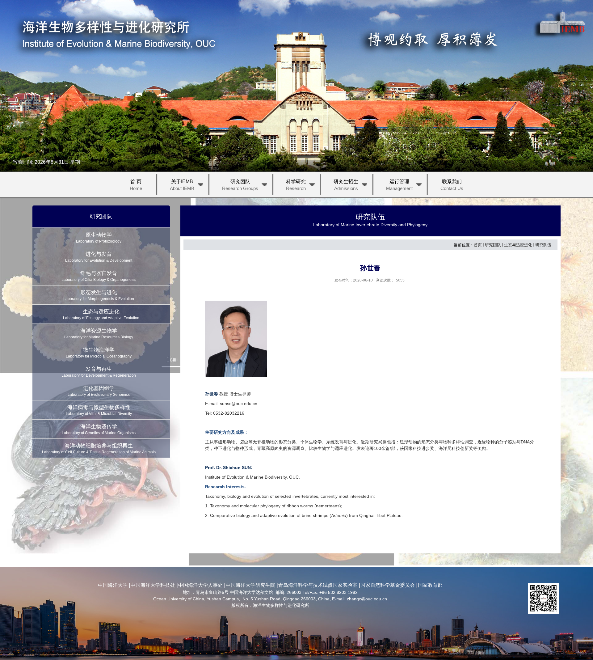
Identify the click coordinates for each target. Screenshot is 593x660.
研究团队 (240, 185)
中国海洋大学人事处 (200, 585)
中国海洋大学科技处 (153, 585)
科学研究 (296, 185)
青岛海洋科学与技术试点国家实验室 (317, 585)
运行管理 (399, 185)
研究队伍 (543, 245)
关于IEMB (182, 185)
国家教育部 (430, 585)
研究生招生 (346, 185)
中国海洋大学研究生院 (250, 585)
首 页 (136, 185)
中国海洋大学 (113, 585)
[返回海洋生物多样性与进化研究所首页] (115, 36)
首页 (478, 245)
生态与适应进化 (518, 245)
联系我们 (451, 185)
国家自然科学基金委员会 (387, 585)
